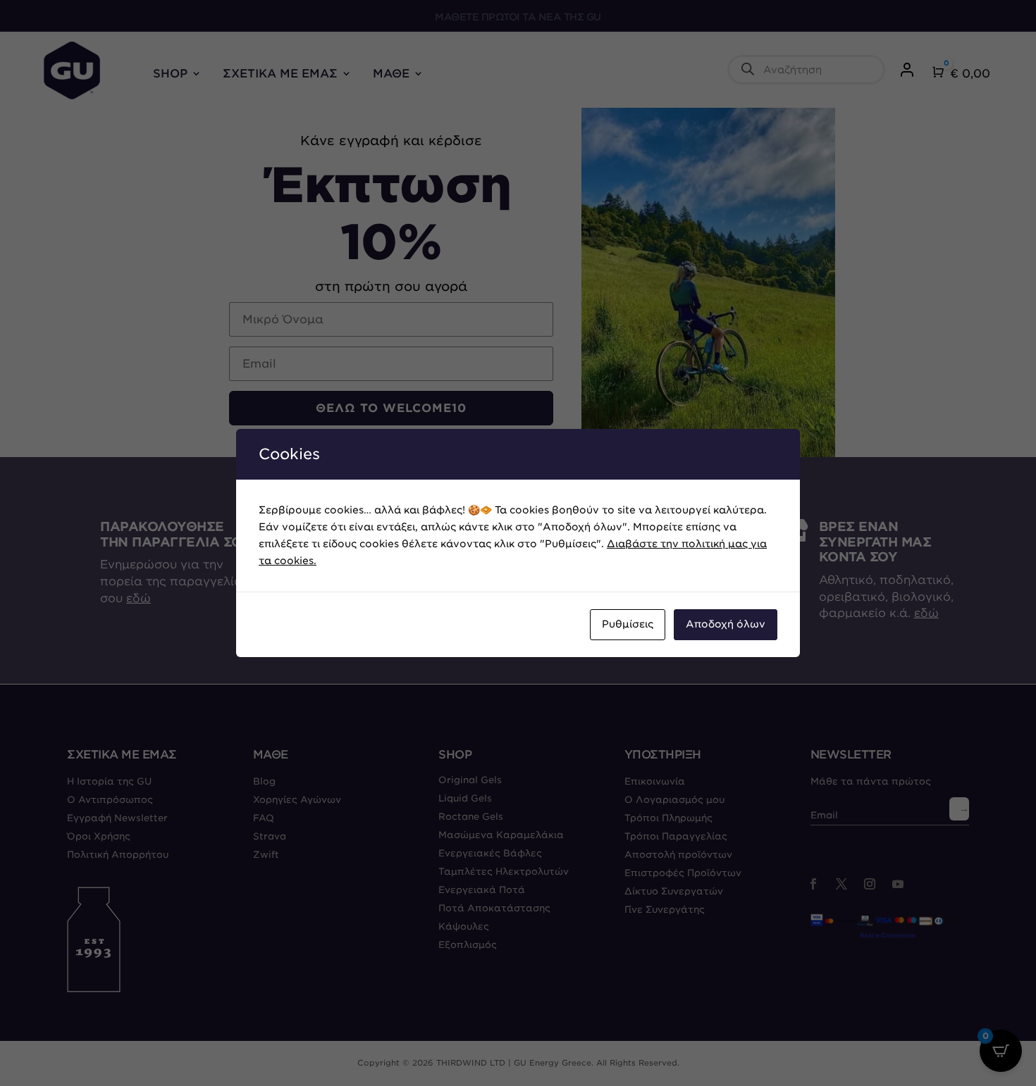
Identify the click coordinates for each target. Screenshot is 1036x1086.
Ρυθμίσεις (627, 624)
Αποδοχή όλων (725, 624)
